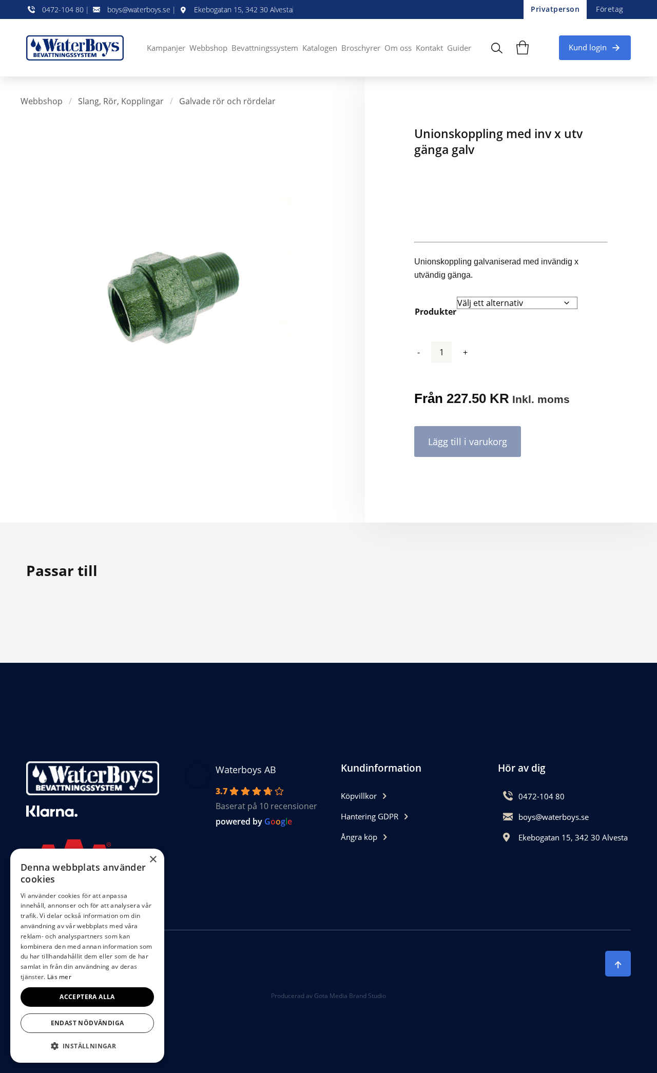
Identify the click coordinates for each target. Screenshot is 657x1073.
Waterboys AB (246, 769)
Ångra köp (359, 837)
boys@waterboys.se (138, 9)
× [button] (153, 860)
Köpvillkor (359, 796)
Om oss (398, 48)
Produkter (435, 311)
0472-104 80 (63, 9)
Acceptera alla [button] (87, 996)
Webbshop (208, 48)
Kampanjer (166, 48)
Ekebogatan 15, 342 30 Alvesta (243, 9)
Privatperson (555, 9)
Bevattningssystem (264, 48)
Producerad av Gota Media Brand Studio (328, 995)
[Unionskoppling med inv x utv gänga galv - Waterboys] (77, 47)
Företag (609, 9)
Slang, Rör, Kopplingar (121, 101)
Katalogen (319, 48)
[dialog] (87, 956)
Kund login (588, 47)
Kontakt (429, 48)
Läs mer (59, 976)
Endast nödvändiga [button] (87, 1023)
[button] (87, 1046)
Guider (459, 48)
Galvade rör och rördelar (227, 101)
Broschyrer (360, 48)
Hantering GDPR (369, 816)
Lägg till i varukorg (467, 441)
